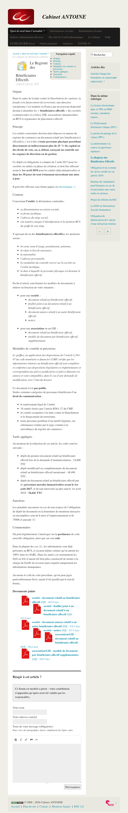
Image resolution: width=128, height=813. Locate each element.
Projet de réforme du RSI (103, 199)
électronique (66, 186)
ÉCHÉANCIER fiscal (22, 43)
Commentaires (60, 76)
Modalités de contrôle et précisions (64, 67)
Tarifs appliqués (60, 71)
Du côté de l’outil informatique (66, 37)
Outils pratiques (49, 43)
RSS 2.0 (79, 806)
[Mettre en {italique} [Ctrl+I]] (21, 739)
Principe (57, 60)
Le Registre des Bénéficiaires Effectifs (102, 159)
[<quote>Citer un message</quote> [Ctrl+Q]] (31, 739)
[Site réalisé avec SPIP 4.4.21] (111, 803)
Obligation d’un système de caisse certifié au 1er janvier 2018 (103, 171)
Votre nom (18, 707)
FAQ (107, 37)
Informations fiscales (90, 31)
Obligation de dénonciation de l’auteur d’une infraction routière (103, 219)
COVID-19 (84, 43)
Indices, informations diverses (27, 37)
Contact (43, 806)
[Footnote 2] (40, 546)
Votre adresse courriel (25, 717)
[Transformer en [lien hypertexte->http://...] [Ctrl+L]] (26, 739)
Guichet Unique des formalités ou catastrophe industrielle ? (104, 77)
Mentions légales (61, 806)
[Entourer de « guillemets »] (36, 739)
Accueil (16, 53)
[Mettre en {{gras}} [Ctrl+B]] (15, 739)
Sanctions (57, 74)
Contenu (57, 63)
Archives (68, 43)
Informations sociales (62, 31)
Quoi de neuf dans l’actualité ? (27, 31)
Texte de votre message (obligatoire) (33, 726)
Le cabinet (94, 37)
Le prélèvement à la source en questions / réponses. (101, 147)
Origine (56, 58)
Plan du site (29, 806)
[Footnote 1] (34, 519)
